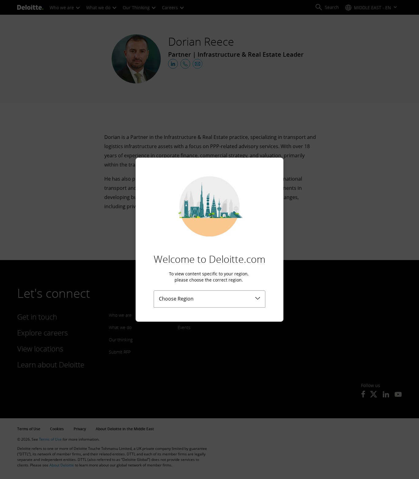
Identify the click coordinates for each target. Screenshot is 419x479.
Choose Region (176, 298)
